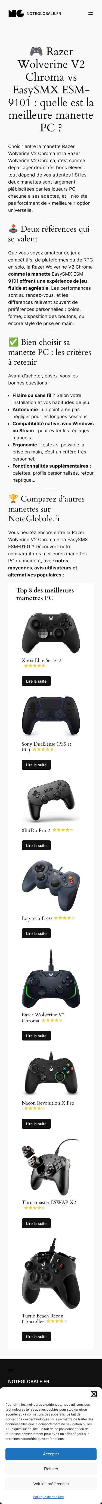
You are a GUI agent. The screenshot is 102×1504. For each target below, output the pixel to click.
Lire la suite (36, 681)
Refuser (51, 1469)
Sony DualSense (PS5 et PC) (46, 747)
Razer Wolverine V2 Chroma (43, 1017)
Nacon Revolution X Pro (48, 1103)
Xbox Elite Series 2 (41, 660)
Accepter (51, 1454)
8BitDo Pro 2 (36, 830)
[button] (94, 1394)
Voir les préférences (51, 1483)
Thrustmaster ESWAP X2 (49, 1202)
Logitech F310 (37, 918)
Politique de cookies (48, 1497)
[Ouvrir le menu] (90, 13)
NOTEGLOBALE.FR (44, 13)
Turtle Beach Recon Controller (42, 1319)
